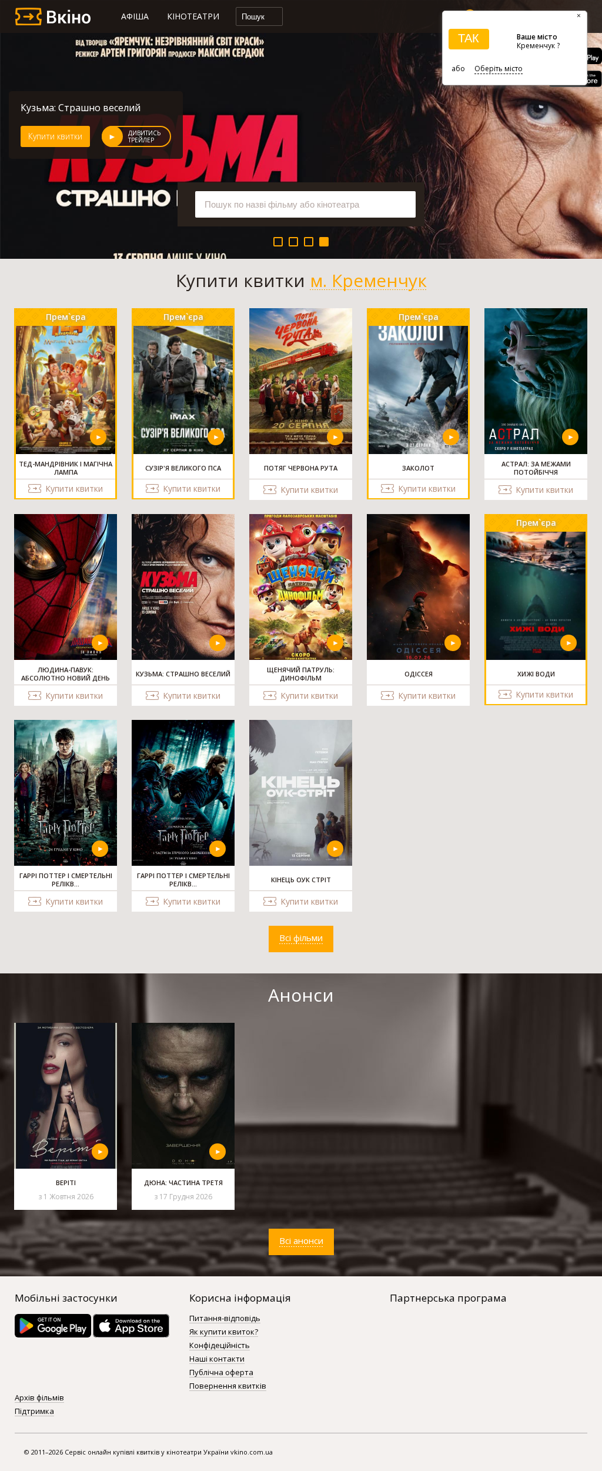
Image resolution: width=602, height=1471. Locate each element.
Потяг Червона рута (68, 107)
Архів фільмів (39, 1398)
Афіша (135, 16)
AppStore (131, 1325)
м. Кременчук (368, 280)
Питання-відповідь (224, 1318)
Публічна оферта (221, 1372)
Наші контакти (217, 1359)
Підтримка (34, 1411)
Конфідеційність (219, 1345)
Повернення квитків (227, 1386)
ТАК (468, 38)
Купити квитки (55, 136)
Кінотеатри (193, 16)
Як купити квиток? (223, 1332)
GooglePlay (53, 1325)
